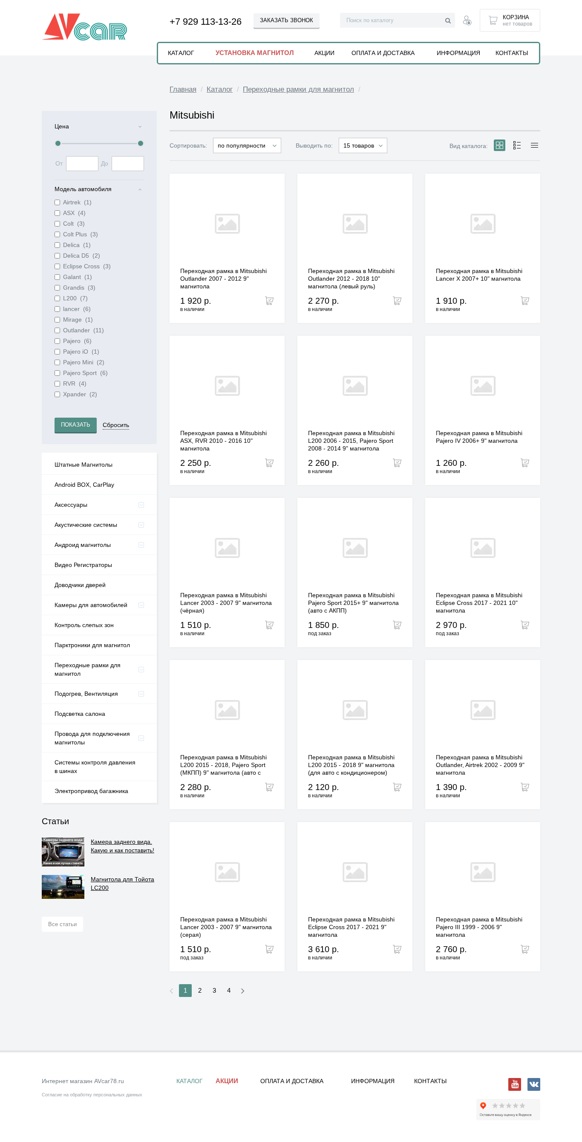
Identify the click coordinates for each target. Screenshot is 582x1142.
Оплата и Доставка (383, 52)
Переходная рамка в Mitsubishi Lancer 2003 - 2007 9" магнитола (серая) (226, 927)
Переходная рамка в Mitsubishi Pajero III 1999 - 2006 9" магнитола (479, 927)
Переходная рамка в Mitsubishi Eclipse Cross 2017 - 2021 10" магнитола (479, 603)
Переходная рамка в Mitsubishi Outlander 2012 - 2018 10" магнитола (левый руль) (351, 278)
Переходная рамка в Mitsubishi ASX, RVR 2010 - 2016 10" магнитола (223, 441)
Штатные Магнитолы (83, 464)
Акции (324, 52)
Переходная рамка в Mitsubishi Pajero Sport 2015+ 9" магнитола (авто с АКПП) (353, 603)
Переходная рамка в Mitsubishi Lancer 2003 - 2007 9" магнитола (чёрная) (226, 603)
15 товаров (358, 145)
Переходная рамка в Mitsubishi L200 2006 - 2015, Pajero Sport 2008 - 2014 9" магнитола (351, 441)
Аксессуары (71, 504)
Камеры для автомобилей (91, 605)
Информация (458, 52)
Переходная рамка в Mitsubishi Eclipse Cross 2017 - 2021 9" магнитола (351, 927)
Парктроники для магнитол (92, 645)
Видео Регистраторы (83, 564)
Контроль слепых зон (84, 625)
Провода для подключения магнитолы (92, 738)
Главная (183, 89)
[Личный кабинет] (467, 21)
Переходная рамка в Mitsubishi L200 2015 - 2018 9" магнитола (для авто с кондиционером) (351, 765)
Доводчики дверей (80, 584)
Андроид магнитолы (83, 544)
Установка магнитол (255, 52)
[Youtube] (514, 1084)
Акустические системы (86, 524)
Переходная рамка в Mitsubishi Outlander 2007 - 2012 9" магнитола (223, 278)
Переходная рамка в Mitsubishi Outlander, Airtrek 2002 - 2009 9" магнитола (480, 765)
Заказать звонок (286, 20)
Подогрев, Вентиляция (86, 693)
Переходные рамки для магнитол (88, 669)
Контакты (512, 52)
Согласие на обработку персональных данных (92, 1094)
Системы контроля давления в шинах (95, 766)
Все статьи (62, 924)
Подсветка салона (80, 713)
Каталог (220, 89)
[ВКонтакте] (533, 1084)
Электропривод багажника (91, 790)
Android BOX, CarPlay (84, 484)
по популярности (241, 145)
